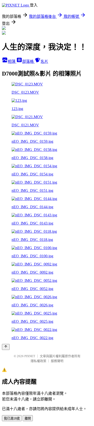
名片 (44, 61)
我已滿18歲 (12, 418)
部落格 (28, 61)
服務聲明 (57, 361)
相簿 (12, 61)
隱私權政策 (38, 361)
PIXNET (29, 356)
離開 (28, 418)
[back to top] (6, 347)
